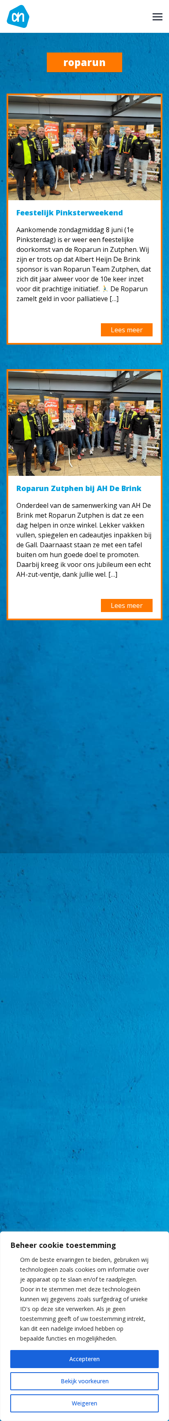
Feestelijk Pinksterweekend (69, 212)
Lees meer (127, 329)
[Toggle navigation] (157, 16)
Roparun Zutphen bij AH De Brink (79, 488)
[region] (84, 1326)
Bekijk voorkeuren (85, 1381)
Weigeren (84, 1403)
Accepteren (84, 1359)
